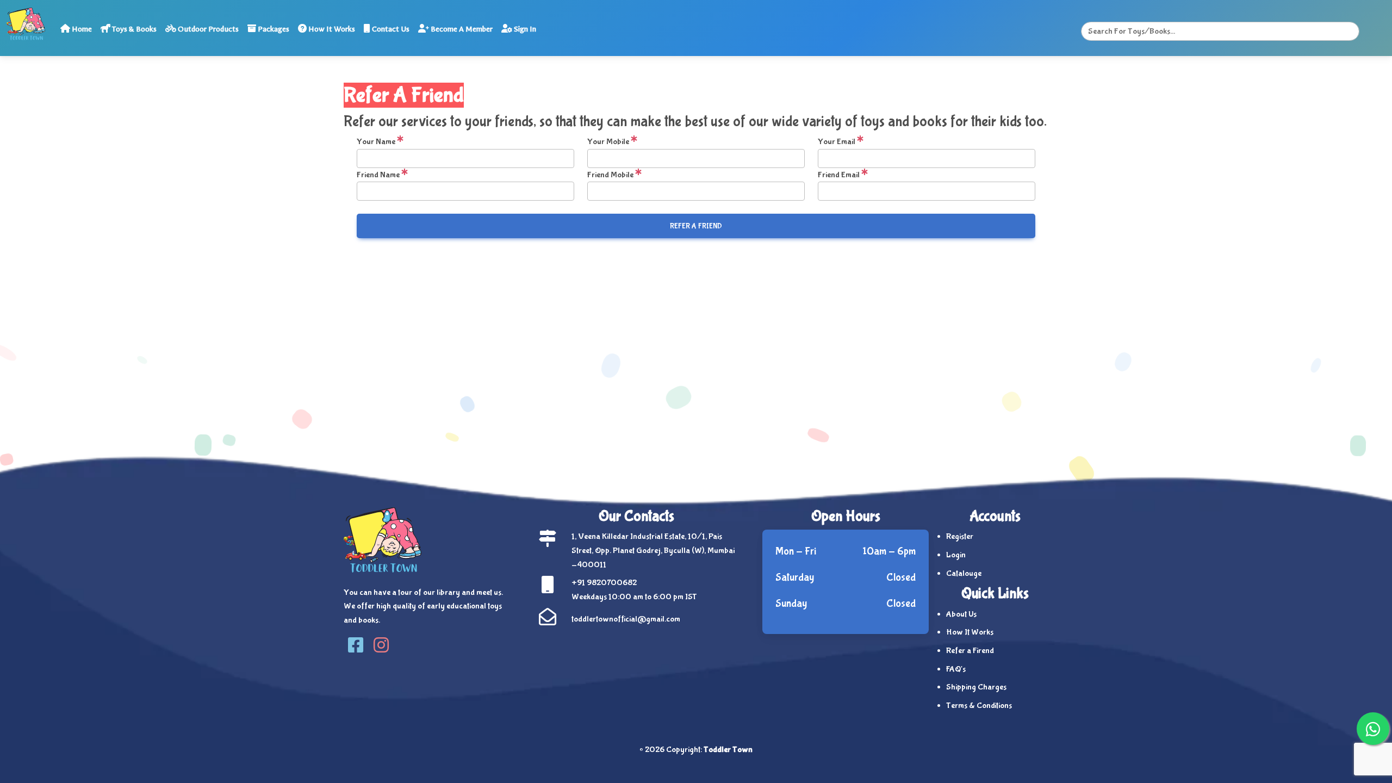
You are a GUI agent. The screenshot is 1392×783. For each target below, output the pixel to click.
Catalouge (963, 573)
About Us (961, 614)
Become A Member (461, 29)
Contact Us (389, 29)
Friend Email (839, 175)
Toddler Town (728, 749)
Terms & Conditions (979, 705)
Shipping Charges (976, 687)
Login (956, 555)
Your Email (837, 141)
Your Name (377, 141)
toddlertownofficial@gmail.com (625, 619)
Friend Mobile (611, 175)
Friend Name (379, 175)
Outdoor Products (207, 29)
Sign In (524, 29)
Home (81, 29)
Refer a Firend (970, 650)
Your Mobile (609, 141)
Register (959, 536)
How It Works (331, 29)
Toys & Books (133, 29)
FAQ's (956, 669)
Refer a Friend (696, 226)
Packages (272, 29)
